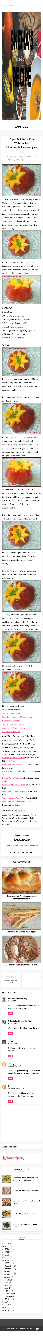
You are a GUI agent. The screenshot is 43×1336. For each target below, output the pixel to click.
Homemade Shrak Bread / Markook (25, 1190)
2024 (7, 1249)
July (6, 1280)
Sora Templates (19, 1329)
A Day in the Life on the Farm (20, 1021)
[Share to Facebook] (22, 810)
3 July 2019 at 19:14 (14, 1001)
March (7, 1291)
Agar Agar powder (15, 157)
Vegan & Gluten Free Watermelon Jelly (17, 784)
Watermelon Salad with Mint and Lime (16, 801)
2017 (7, 1302)
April (6, 1288)
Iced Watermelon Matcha (11, 771)
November (9, 1269)
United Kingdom (30, 821)
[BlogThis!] (17, 810)
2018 (7, 1299)
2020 (7, 1260)
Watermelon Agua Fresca (13, 724)
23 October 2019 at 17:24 (16, 1088)
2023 (7, 1252)
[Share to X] (20, 810)
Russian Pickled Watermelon (13, 778)
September (9, 1274)
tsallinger (12, 1063)
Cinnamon (27, 157)
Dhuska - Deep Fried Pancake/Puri (25, 1214)
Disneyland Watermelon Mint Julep (15, 764)
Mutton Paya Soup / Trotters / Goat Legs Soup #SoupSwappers (25, 1179)
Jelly (19, 818)
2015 (7, 1307)
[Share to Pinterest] (24, 810)
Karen (10, 1041)
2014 (7, 1310)
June (6, 1282)
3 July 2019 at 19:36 (14, 1023)
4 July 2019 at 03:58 (14, 1066)
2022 (7, 1255)
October (8, 1271)
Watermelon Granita (11, 731)
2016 (7, 1305)
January (7, 1296)
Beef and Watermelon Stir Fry (13, 757)
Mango (24, 818)
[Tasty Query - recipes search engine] (13, 1161)
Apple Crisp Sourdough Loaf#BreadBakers (21, 965)
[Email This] (15, 810)
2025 (7, 1246)
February (8, 1293)
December (9, 1266)
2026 (7, 1244)
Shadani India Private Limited (21, 1096)
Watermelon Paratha (11, 713)
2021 (7, 1257)
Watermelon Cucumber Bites (13, 791)
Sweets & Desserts (17, 821)
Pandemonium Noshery (17, 998)
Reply (10, 1013)
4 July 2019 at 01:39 (14, 1043)
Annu (10, 1086)
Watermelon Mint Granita (11, 798)
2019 (7, 1263)
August (7, 1277)
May (6, 1285)
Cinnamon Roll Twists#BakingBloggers (21, 932)
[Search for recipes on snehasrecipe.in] (9, 1147)
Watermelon (6, 824)
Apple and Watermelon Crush (15, 727)
